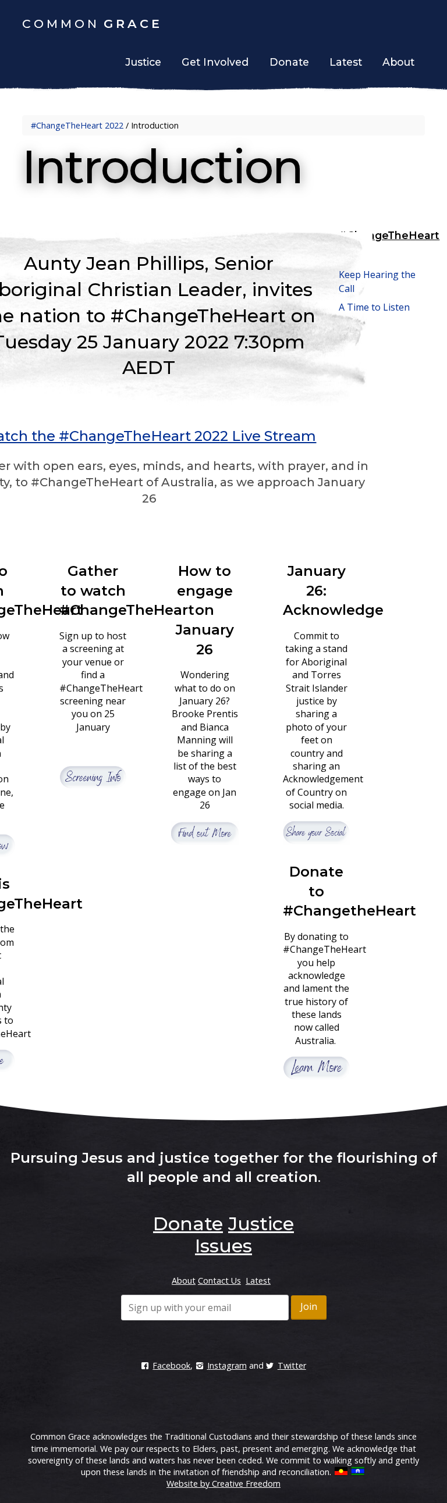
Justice (143, 62)
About (398, 62)
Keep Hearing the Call (377, 281)
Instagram (226, 1365)
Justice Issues (244, 1234)
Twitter (292, 1365)
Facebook (171, 1365)
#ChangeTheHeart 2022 (77, 125)
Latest (345, 62)
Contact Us (219, 1280)
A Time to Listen (374, 307)
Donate (289, 62)
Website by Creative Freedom (223, 1483)
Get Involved (215, 62)
